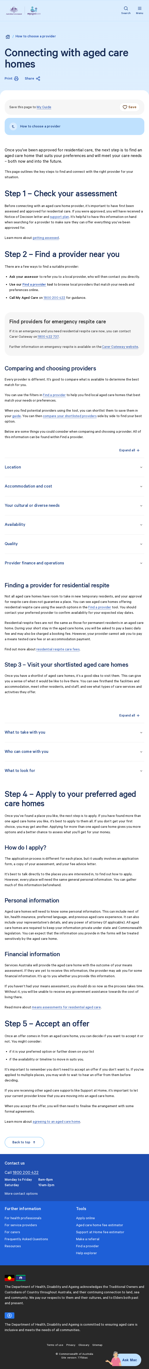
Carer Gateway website (120, 347)
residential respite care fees (58, 649)
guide (16, 416)
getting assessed (46, 238)
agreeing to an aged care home (56, 1122)
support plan (59, 217)
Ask (125, 1359)
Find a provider (54, 395)
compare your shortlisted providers (70, 416)
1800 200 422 (54, 298)
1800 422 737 (47, 337)
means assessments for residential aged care (66, 1007)
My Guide (44, 107)
